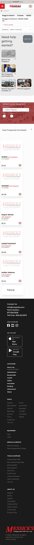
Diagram (5, 106)
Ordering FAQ (12, 504)
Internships (11, 501)
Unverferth (23, 414)
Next (11, 113)
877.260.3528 (12, 313)
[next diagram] (11, 116)
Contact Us (18, 537)
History (9, 496)
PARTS (9, 399)
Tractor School (12, 507)
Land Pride (23, 405)
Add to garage (8, 24)
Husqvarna (11, 420)
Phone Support (23, 89)
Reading (10, 386)
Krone (21, 403)
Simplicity (22, 408)
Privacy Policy (12, 512)
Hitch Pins (10, 471)
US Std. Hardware (13, 476)
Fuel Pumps (11, 473)
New (8, 434)
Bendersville (11, 375)
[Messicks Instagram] (16, 325)
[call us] (24, 83)
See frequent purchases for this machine (7, 75)
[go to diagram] (9, 54)
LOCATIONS (11, 364)
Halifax (9, 380)
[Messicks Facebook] (8, 325)
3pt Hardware (12, 468)
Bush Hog (10, 411)
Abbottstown (11, 372)
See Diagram (13, 157)
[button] (30, 6)
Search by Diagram (6, 60)
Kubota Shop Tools (13, 459)
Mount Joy (10, 367)
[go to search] (15, 90)
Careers (10, 498)
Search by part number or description (8, 90)
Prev (4, 113)
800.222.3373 (21, 315)
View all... (10, 422)
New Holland (11, 405)
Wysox (9, 392)
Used (9, 437)
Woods (21, 417)
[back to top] (31, 129)
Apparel (10, 493)
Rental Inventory (13, 446)
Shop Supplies (12, 465)
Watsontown (11, 389)
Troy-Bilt (22, 411)
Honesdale (11, 383)
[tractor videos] (12, 325)
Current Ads (11, 510)
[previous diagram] (4, 116)
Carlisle (9, 378)
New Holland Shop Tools (15, 462)
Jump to (5, 29)
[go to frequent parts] (15, 75)
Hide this (27, 39)
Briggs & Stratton (8, 15)
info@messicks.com (15, 307)
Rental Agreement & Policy (16, 448)
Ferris (9, 417)
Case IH (10, 408)
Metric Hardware (13, 479)
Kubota (9, 403)
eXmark (10, 414)
